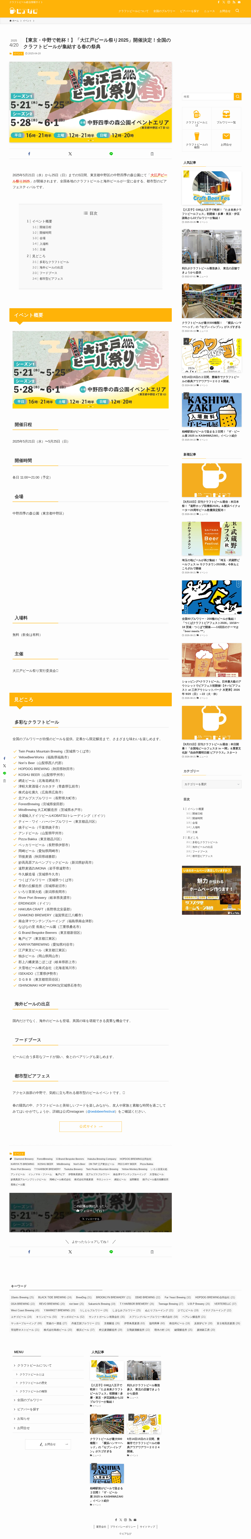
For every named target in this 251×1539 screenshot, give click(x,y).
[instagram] (228, 2)
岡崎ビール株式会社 (60, 1179)
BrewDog (84, 1297)
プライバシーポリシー (123, 1526)
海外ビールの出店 (51, 267)
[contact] (239, 2)
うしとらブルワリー (94, 1310)
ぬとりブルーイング (159, 1310)
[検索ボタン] (237, 11)
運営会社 (101, 1526)
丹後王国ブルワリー (85, 1323)
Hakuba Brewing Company (101, 1159)
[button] (29, 153)
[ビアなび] (23, 10)
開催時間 (45, 232)
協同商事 (157, 1323)
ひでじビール (188, 1310)
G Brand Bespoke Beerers (70, 1159)
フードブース (48, 273)
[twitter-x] (223, 2)
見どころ (38, 256)
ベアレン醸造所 (194, 1316)
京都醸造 (112, 1323)
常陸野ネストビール (25, 1329)
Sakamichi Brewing (101, 1303)
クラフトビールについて (34, 1365)
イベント (18, 53)
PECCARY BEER (127, 1164)
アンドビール (18, 1174)
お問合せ (23, 1428)
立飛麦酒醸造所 (138, 1329)
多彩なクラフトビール (54, 262)
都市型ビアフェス (51, 278)
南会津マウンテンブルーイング (129, 1174)
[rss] (233, 2)
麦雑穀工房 (206, 1329)
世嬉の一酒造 (56, 1323)
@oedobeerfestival (101, 1111)
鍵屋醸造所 (183, 1329)
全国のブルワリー (29, 1400)
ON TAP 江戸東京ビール (101, 1164)
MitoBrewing (63, 1164)
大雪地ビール (157, 1174)
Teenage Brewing (170, 1303)
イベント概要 (42, 221)
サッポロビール (72, 1316)
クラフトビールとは (32, 1374)
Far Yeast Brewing (178, 1297)
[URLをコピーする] (152, 153)
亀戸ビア (60, 1174)
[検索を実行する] (238, 96)
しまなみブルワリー (126, 1310)
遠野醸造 (134, 1179)
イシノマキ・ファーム (40, 1174)
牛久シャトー (104, 1179)
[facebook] (218, 2)
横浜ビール (85, 1329)
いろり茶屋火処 (159, 1169)
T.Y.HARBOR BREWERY (47, 1169)
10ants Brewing (22, 1297)
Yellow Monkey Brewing (134, 1169)
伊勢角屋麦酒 (75, 1174)
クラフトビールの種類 (33, 1391)
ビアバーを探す (28, 1409)
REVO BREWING (52, 1303)
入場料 (44, 243)
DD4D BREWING (147, 1297)
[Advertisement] (212, 61)
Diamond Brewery (24, 1159)
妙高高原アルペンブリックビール (28, 1179)
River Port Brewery (21, 1169)
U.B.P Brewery (199, 1303)
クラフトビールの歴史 (33, 1382)
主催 (42, 249)
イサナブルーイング (217, 1310)
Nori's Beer (79, 1164)
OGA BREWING (23, 1303)
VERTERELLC (225, 1303)
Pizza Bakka (146, 1164)
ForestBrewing (45, 1159)
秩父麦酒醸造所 (110, 1329)
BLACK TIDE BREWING (55, 1297)
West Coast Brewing (25, 1310)
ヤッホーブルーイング (26, 1323)
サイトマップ (147, 1526)
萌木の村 (162, 1329)
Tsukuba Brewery (73, 1169)
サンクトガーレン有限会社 (107, 1316)
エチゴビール (21, 1316)
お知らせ (23, 1418)
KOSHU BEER (45, 1164)
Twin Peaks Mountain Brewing (102, 1169)
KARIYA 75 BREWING (22, 1164)
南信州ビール (179, 1323)
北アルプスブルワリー (98, 1174)
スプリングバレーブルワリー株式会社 (153, 1316)
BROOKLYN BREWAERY (113, 1297)
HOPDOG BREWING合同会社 (135, 1159)
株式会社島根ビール (58, 1329)
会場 (42, 238)
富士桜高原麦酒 (228, 1323)
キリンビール (46, 1316)
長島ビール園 (18, 1184)
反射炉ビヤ (203, 1323)
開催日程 (45, 227)
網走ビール (120, 1179)
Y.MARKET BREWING (59, 1310)
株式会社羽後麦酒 (83, 1179)
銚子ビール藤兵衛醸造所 (155, 1179)
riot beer (76, 1303)
